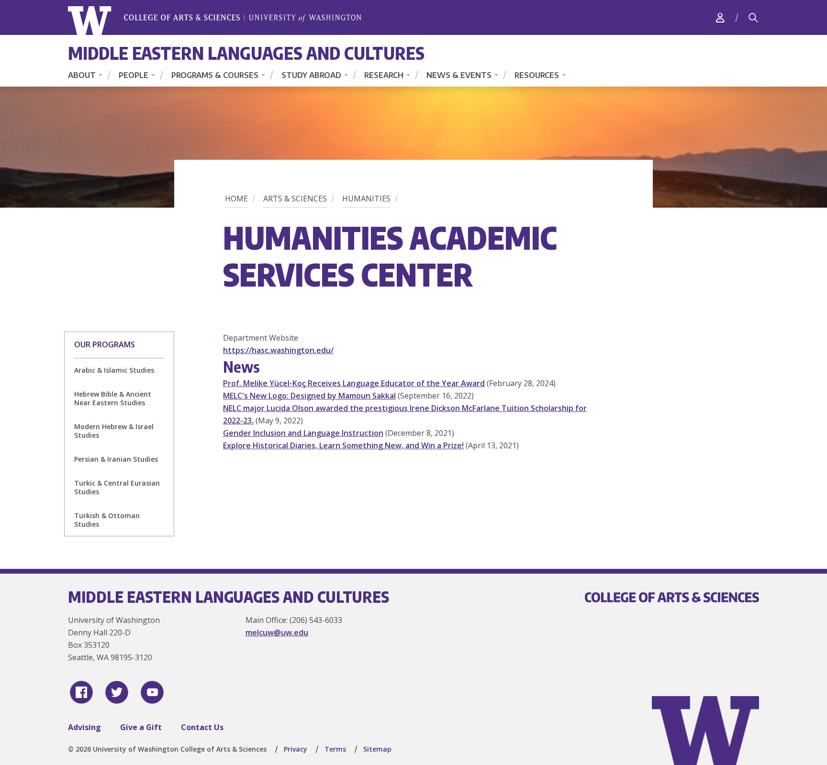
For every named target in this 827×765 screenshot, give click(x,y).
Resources (536, 75)
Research (383, 75)
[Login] (720, 17)
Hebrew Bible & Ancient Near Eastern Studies (112, 398)
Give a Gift (141, 727)
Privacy (295, 749)
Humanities (366, 198)
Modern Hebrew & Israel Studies (114, 431)
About (82, 75)
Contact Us (202, 727)
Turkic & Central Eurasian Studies (117, 487)
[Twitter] (116, 692)
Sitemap (377, 749)
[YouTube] (152, 692)
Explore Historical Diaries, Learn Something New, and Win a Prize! (343, 445)
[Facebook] (81, 692)
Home (236, 198)
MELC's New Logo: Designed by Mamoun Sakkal (309, 395)
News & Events (459, 75)
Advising (84, 727)
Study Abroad (311, 75)
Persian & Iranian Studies (116, 459)
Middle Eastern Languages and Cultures (246, 53)
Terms (335, 749)
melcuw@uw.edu (277, 632)
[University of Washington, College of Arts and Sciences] (214, 20)
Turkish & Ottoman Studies (107, 520)
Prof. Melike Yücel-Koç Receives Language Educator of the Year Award (354, 383)
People (133, 75)
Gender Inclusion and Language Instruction (303, 433)
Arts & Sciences (295, 198)
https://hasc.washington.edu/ (278, 350)
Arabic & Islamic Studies (114, 370)
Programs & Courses (214, 75)
